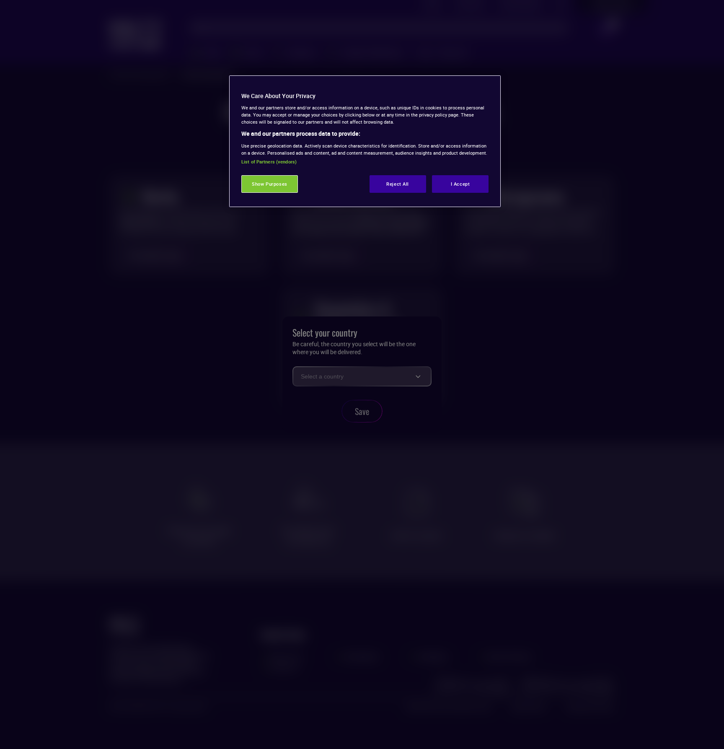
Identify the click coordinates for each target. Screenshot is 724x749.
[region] (365, 141)
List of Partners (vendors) (269, 161)
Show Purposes (269, 184)
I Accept (460, 184)
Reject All (397, 184)
